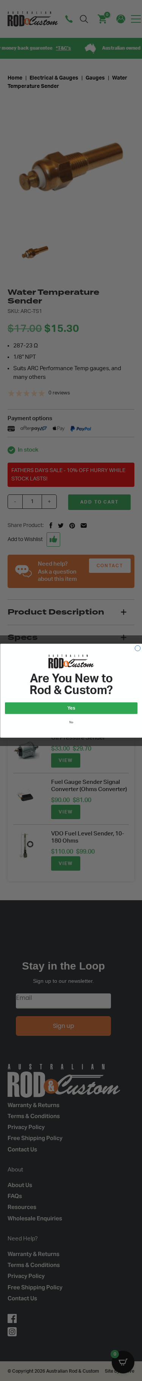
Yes (71, 707)
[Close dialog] (137, 648)
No (71, 721)
